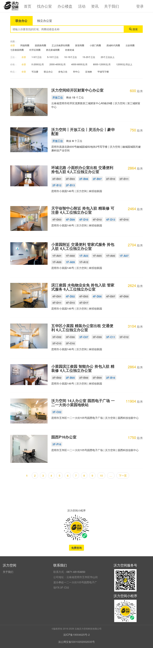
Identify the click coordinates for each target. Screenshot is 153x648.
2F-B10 (110, 179)
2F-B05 (70, 377)
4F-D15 (70, 303)
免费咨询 (76, 548)
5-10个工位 (53, 57)
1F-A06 (110, 256)
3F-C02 (56, 337)
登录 (140, 6)
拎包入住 (62, 71)
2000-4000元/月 (57, 64)
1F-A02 (70, 256)
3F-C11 (110, 337)
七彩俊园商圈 (17, 49)
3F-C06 (70, 337)
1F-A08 (56, 262)
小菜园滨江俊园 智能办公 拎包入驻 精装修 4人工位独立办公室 (82, 368)
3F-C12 (124, 337)
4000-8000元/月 (79, 64)
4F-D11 (56, 303)
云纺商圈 (130, 45)
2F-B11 (124, 179)
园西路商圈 (40, 45)
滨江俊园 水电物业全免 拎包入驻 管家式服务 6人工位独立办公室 (82, 287)
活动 (81, 6)
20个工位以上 (108, 57)
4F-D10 (83, 219)
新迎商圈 (79, 45)
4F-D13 (110, 219)
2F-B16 (110, 377)
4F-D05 (83, 296)
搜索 (135, 29)
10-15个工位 (70, 57)
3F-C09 (97, 337)
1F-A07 (124, 256)
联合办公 (48, 71)
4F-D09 (70, 219)
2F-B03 (70, 179)
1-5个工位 (37, 57)
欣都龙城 (69, 49)
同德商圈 (24, 45)
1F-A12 (83, 262)
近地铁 (88, 71)
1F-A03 (83, 256)
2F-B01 (56, 179)
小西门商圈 (95, 45)
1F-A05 (97, 256)
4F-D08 (124, 296)
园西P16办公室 (63, 437)
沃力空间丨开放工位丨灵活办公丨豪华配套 (83, 131)
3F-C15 (56, 343)
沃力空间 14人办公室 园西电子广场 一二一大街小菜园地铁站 (83, 402)
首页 (27, 6)
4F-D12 (97, 219)
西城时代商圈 (113, 45)
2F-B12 (56, 185)
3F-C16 (70, 343)
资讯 (95, 6)
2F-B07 (97, 179)
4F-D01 (56, 296)
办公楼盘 (64, 6)
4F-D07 (110, 296)
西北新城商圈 (53, 49)
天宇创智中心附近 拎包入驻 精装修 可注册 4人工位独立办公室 (82, 210)
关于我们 (111, 6)
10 (101, 475)
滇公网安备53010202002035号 (76, 642)
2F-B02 (56, 377)
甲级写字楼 (103, 71)
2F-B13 (70, 185)
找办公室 (44, 6)
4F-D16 (124, 219)
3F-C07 (83, 337)
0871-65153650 (75, 572)
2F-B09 (97, 377)
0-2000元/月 (38, 64)
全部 (12, 45)
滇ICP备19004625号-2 (76, 634)
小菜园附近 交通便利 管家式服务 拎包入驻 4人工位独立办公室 (82, 246)
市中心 (76, 71)
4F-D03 (56, 219)
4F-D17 (83, 303)
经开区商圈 (34, 49)
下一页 (123, 475)
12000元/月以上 (124, 64)
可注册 (35, 71)
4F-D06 (97, 296)
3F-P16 (56, 444)
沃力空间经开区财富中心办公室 (77, 90)
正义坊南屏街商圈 (61, 45)
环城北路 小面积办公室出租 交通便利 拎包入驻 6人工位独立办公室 (82, 169)
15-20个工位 (88, 57)
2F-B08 (83, 377)
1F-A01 (56, 256)
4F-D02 (70, 296)
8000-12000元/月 (102, 64)
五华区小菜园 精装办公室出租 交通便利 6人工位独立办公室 (82, 327)
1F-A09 (70, 262)
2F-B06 (83, 179)
